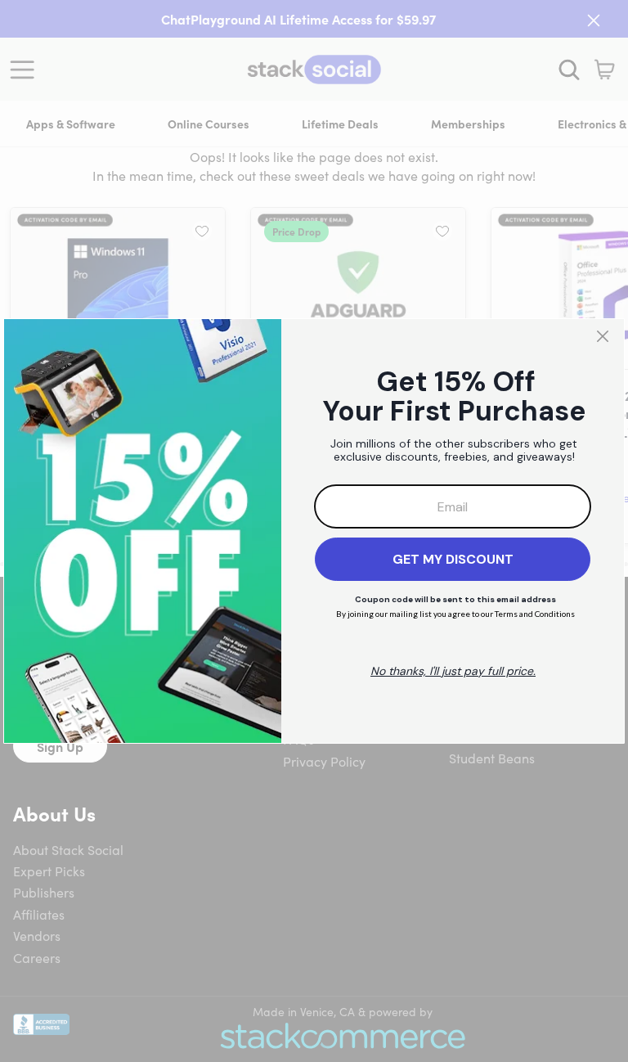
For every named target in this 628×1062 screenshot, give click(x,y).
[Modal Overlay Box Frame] (314, 531)
